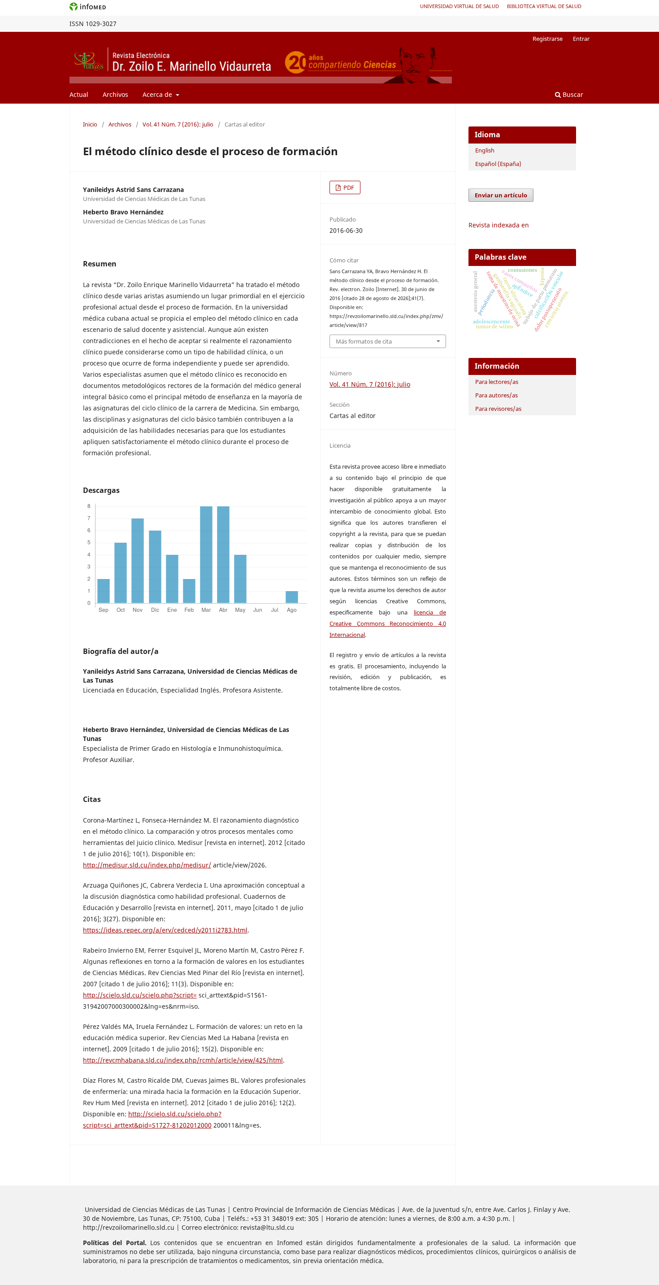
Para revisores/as (498, 409)
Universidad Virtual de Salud (459, 6)
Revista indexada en (498, 225)
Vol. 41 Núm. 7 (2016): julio (178, 124)
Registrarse (548, 39)
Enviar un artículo (501, 195)
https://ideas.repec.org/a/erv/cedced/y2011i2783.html (165, 930)
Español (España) (498, 164)
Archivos (115, 94)
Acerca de (158, 94)
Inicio (90, 124)
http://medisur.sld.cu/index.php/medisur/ (147, 865)
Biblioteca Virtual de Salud (544, 6)
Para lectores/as (496, 382)
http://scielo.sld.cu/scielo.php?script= (140, 995)
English (484, 150)
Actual (78, 94)
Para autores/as (496, 395)
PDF (348, 187)
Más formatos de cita (364, 341)
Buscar (572, 94)
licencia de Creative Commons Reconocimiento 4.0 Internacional (388, 623)
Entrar (581, 39)
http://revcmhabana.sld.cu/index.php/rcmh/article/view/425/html (183, 1060)
